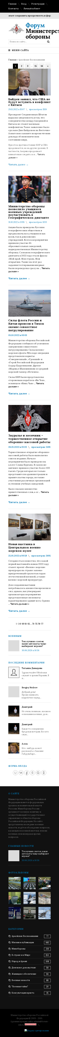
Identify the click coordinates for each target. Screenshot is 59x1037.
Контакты (13, 8)
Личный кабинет (31, 8)
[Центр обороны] (29, 883)
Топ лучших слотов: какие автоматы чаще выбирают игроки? (34, 643)
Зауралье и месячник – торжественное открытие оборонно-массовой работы (29, 439)
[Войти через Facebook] (26, 772)
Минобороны (18, 948)
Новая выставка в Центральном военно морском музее (24, 547)
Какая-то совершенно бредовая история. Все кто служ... (35, 729)
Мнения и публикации (23, 942)
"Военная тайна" (20, 986)
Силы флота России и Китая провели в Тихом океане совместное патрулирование (26, 325)
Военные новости (21, 980)
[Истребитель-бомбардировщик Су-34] (44, 913)
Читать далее (18, 164)
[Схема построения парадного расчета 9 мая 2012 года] (44, 898)
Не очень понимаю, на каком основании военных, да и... (36, 711)
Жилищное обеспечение (24, 974)
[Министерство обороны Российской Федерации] (14, 883)
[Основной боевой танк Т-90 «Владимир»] (29, 913)
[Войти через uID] (15, 772)
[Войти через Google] (38, 772)
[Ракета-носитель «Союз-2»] (14, 913)
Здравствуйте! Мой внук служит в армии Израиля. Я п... (35, 673)
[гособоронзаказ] (44, 883)
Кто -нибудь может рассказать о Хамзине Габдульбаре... (33, 748)
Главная (12, 4)
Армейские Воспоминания (25, 936)
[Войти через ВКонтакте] (21, 772)
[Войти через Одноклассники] (43, 772)
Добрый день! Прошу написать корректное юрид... (31, 692)
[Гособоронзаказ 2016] (14, 898)
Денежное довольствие (24, 967)
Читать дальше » (19, 604)
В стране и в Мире (21, 955)
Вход (23, 4)
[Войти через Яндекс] (32, 772)
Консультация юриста (23, 992)
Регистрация (37, 4)
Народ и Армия (19, 961)
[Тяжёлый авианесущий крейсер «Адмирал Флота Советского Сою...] (29, 898)
